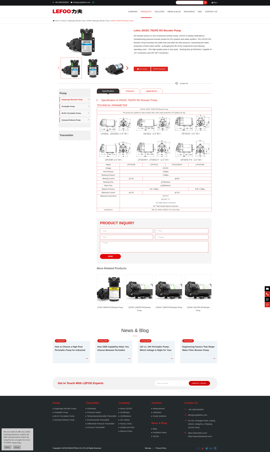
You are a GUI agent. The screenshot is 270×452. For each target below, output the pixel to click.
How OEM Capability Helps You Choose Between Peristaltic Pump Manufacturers (113, 349)
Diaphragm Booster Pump (76, 21)
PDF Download (160, 69)
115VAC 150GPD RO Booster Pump (139, 309)
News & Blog (174, 12)
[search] (205, 2)
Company (133, 12)
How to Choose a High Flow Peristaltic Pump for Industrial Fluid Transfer (70, 349)
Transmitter (66, 135)
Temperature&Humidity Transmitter (102, 416)
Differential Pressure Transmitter (100, 424)
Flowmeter (91, 409)
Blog (155, 429)
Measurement (159, 409)
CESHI (156, 436)
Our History (125, 420)
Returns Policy (126, 431)
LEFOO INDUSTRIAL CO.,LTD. (74, 448)
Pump (56, 402)
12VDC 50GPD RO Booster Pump (110, 307)
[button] (127, 68)
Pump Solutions (159, 416)
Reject (7, 447)
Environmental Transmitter (98, 420)
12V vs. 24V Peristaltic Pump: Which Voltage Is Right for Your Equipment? (155, 349)
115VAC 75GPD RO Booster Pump (169, 307)
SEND (110, 256)
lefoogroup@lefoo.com (81, 2)
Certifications (125, 416)
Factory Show (126, 424)
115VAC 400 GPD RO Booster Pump (198, 309)
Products (146, 12)
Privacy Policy (161, 448)
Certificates (125, 412)
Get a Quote (143, 69)
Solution (159, 12)
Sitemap (148, 448)
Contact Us (211, 12)
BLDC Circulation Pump (71, 113)
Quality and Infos (127, 427)
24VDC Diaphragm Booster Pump (98, 21)
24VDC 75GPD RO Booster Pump (122, 21)
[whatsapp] (267, 299)
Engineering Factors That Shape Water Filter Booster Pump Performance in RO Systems (198, 349)
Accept (17, 447)
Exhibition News (160, 433)
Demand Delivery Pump (71, 120)
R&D (200, 12)
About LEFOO (126, 409)
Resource (189, 12)
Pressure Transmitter (96, 427)
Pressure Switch (94, 412)
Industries (157, 412)
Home (57, 21)
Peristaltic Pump (68, 106)
